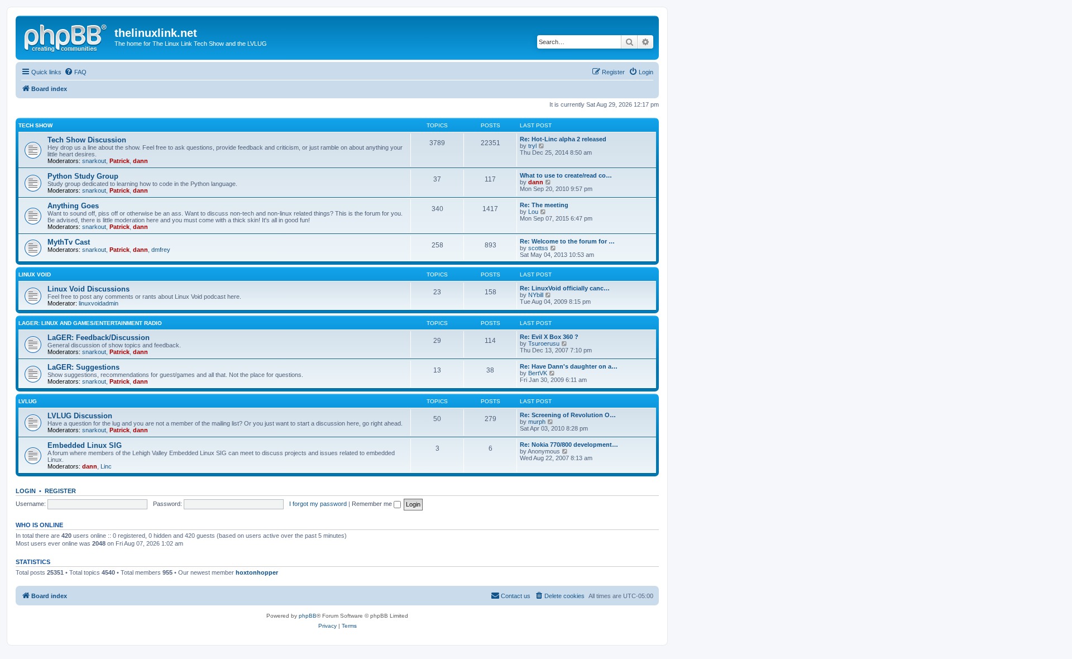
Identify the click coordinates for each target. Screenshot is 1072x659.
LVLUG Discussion (79, 416)
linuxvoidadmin (98, 303)
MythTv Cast (68, 242)
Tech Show (35, 125)
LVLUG (27, 401)
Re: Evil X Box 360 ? (549, 336)
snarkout (94, 160)
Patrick (119, 160)
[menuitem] (75, 72)
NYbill (535, 295)
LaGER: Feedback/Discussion (98, 337)
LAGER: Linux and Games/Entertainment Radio (90, 323)
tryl (532, 145)
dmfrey (160, 249)
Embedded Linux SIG (84, 445)
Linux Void (34, 274)
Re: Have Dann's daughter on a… (569, 366)
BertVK (537, 373)
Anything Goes (73, 206)
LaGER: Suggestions (83, 367)
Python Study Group (82, 176)
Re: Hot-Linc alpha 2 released (563, 139)
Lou (533, 211)
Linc (106, 466)
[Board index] (66, 36)
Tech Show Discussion (86, 140)
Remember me (373, 503)
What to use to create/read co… (566, 175)
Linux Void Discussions (88, 289)
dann (140, 160)
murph (536, 421)
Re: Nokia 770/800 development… (569, 444)
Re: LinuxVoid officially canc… (565, 288)
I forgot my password (318, 503)
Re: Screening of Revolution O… (568, 415)
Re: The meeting (544, 205)
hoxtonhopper (257, 572)
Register (60, 491)
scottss (538, 248)
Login (26, 491)
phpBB (308, 616)
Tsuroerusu (543, 343)
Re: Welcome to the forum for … (567, 241)
